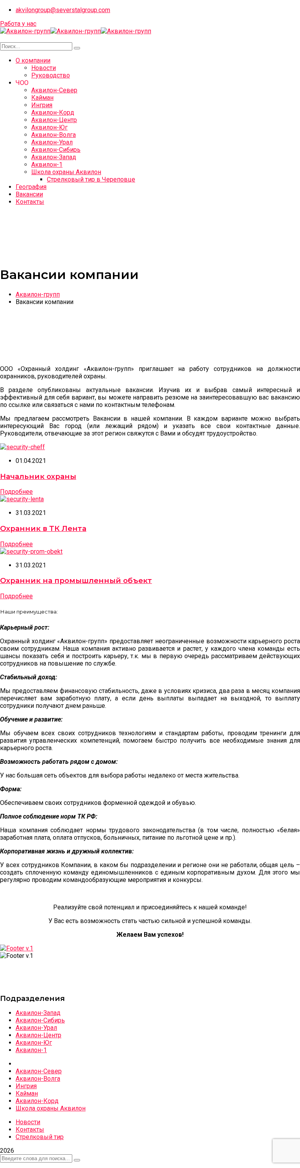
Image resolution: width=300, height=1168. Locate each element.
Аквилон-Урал (36, 1027)
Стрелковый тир (40, 1137)
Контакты (30, 1129)
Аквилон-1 (31, 1050)
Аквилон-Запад (38, 1013)
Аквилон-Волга (38, 1078)
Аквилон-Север (39, 1071)
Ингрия (26, 1086)
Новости (28, 1122)
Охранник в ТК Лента (43, 528)
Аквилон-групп (38, 294)
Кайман (27, 1093)
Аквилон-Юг (34, 1042)
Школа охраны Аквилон (51, 1108)
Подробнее (16, 491)
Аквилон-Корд (37, 1101)
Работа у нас (18, 23)
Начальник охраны (38, 476)
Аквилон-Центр (38, 1035)
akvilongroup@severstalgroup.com (63, 10)
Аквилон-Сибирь (40, 1020)
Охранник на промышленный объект (76, 580)
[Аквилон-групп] (25, 31)
